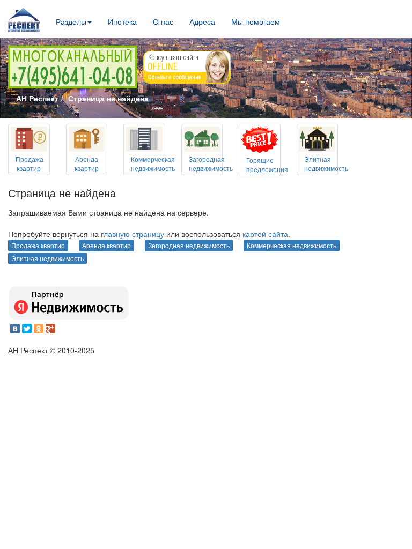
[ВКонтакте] (15, 328)
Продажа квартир (38, 245)
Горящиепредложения (267, 164)
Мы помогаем (255, 21)
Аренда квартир (106, 245)
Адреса (202, 21)
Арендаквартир (87, 163)
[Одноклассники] (38, 328)
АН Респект (37, 98)
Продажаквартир (29, 163)
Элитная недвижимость (47, 258)
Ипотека (122, 21)
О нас (163, 21)
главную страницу (132, 233)
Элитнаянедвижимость (326, 163)
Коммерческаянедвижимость (153, 163)
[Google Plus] (50, 328)
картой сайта (265, 233)
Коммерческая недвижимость (291, 245)
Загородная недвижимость (189, 245)
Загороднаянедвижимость (211, 163)
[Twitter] (27, 328)
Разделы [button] (71, 21)
